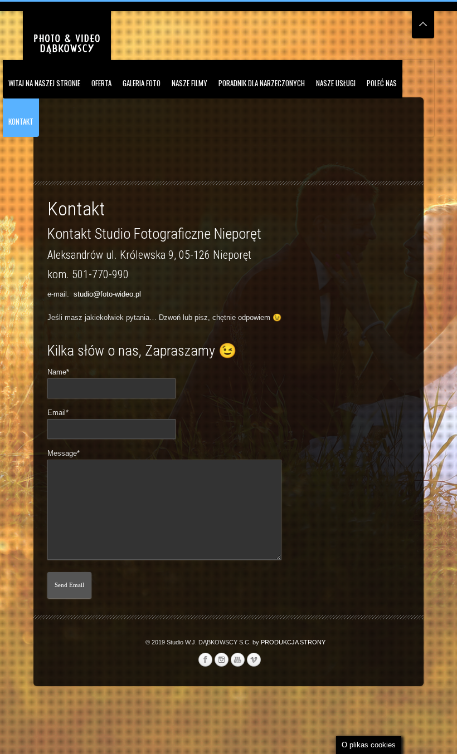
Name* (58, 372)
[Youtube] (237, 660)
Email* (58, 412)
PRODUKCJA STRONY (293, 642)
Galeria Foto (142, 82)
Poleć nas (382, 82)
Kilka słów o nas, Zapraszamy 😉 (141, 350)
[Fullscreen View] (423, 19)
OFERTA (101, 82)
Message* (63, 453)
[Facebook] (205, 660)
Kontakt (20, 121)
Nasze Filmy (189, 82)
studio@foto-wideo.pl (107, 294)
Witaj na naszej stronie (44, 82)
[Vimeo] (253, 660)
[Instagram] (221, 660)
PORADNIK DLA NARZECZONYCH (261, 82)
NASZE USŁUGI (336, 82)
